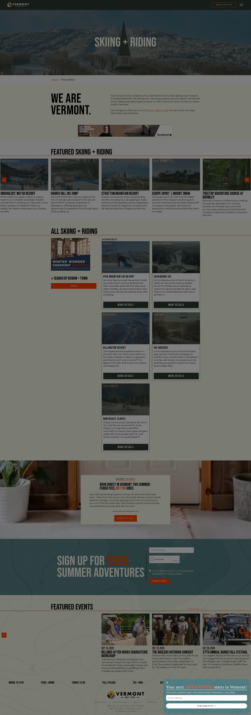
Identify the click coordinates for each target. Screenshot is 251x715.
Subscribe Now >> (206, 706)
